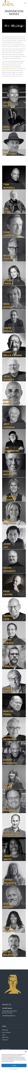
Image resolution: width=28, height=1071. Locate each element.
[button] (26, 1051)
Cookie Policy (5, 1039)
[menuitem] (25, 3)
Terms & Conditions (6, 1032)
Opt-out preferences (13, 1068)
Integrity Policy (5, 1037)
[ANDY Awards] (11, 3)
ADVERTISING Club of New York (10, 68)
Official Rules (5, 1030)
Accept (14, 1065)
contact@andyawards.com (8, 1015)
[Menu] (25, 3)
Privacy (3, 1035)
